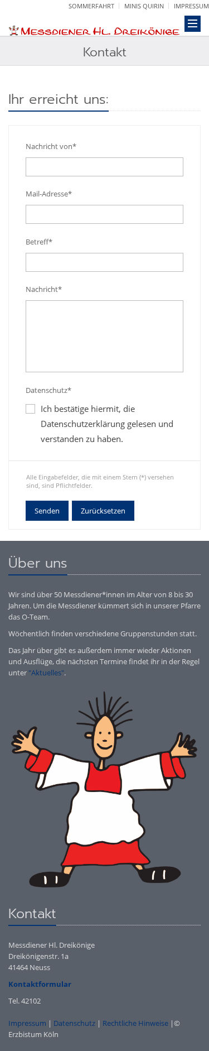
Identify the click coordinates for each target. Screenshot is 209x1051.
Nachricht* (44, 289)
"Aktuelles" (46, 673)
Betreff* (39, 242)
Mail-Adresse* (49, 194)
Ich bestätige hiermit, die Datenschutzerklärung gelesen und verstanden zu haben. (107, 423)
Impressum (191, 6)
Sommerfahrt (91, 6)
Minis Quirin (144, 6)
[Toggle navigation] (192, 24)
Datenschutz (74, 1023)
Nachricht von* (51, 146)
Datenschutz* (48, 390)
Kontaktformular (39, 984)
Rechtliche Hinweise (135, 1023)
